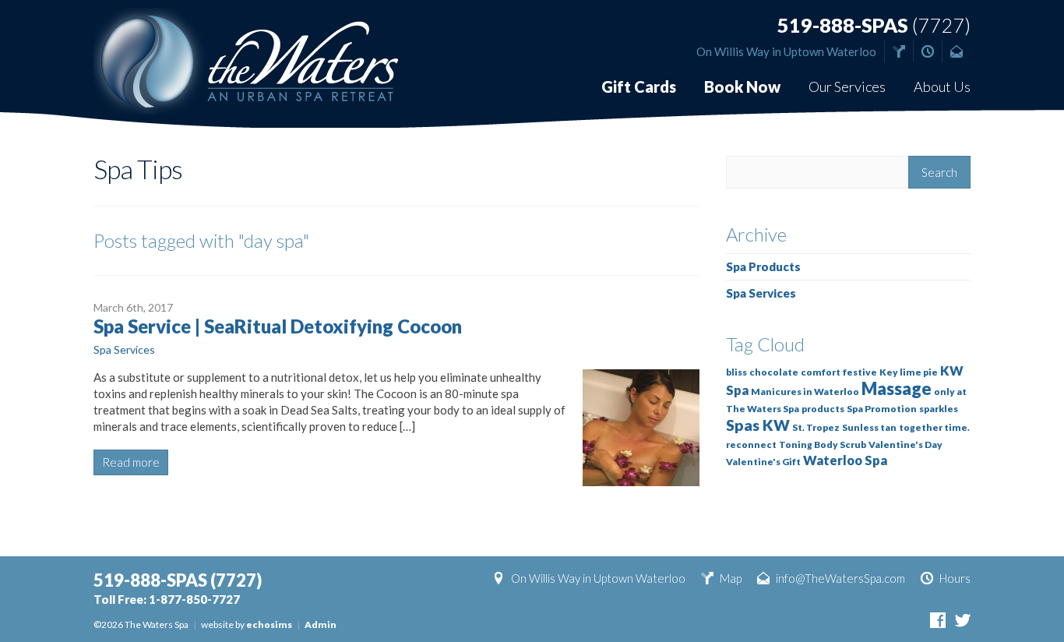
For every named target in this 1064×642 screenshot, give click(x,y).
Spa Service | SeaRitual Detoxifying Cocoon (277, 326)
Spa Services (124, 349)
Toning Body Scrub (822, 444)
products (823, 408)
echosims (269, 624)
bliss (736, 372)
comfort (820, 372)
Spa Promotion (882, 408)
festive (860, 372)
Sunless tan (869, 427)
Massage (896, 388)
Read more (131, 462)
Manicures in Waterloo (805, 391)
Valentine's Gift (763, 461)
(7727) (874, 25)
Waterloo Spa (845, 460)
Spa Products (763, 266)
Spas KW (758, 425)
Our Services (847, 86)
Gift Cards (638, 86)
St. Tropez (816, 427)
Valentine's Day (905, 444)
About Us (942, 86)
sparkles (938, 408)
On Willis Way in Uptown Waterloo (786, 51)
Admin (320, 624)
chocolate (773, 372)
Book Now (742, 86)
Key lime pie (908, 372)
